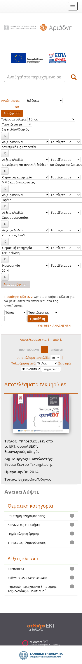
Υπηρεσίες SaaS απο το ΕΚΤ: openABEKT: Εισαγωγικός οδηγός (28, 446)
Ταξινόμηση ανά (23, 363)
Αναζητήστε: (10, 100)
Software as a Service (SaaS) (28, 578)
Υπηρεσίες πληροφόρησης (27, 542)
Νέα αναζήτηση (15, 284)
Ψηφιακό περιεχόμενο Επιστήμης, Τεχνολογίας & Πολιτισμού (32, 588)
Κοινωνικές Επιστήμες (24, 525)
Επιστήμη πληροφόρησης (26, 516)
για (16, 106)
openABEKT (16, 569)
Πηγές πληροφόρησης (23, 534)
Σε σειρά (64, 363)
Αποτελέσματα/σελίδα (33, 358)
